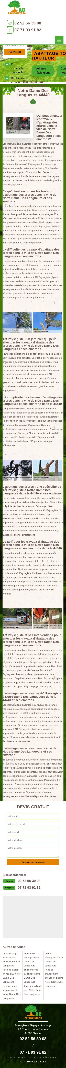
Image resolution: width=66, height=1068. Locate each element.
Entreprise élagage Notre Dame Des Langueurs (31, 959)
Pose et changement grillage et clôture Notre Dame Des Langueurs (54, 977)
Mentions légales (33, 1062)
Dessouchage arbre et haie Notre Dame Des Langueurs (11, 959)
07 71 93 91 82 (27, 30)
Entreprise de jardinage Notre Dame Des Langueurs (32, 975)
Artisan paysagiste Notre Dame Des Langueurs (54, 959)
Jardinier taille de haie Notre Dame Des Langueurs (33, 990)
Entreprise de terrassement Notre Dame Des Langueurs (11, 992)
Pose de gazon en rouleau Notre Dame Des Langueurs (12, 975)
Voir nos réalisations (43, 70)
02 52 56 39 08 (27, 23)
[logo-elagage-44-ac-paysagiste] (16, 8)
